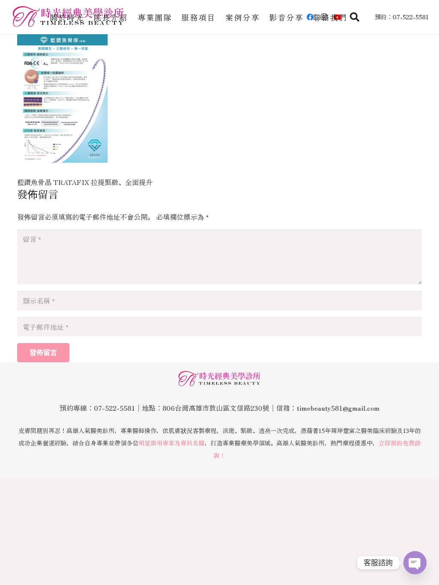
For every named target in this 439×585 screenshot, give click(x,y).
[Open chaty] (415, 562)
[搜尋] (354, 17)
